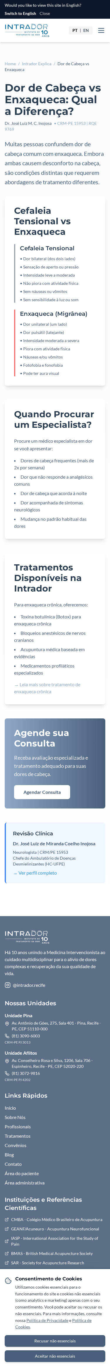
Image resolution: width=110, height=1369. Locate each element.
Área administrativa (25, 1182)
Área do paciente (22, 1173)
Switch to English (20, 13)
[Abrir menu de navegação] (101, 30)
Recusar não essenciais (55, 1340)
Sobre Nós (15, 1117)
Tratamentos (18, 1136)
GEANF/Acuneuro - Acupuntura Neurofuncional (55, 1228)
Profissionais (18, 1126)
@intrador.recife (29, 985)
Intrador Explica (36, 63)
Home (10, 63)
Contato (13, 1164)
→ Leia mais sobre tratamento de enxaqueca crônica (47, 688)
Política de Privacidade (47, 1320)
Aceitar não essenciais (55, 1356)
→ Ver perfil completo (35, 872)
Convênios (15, 1145)
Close (45, 13)
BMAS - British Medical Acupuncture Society (52, 1253)
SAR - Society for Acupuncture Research (47, 1262)
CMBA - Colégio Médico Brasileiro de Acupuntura (56, 1219)
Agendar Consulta (42, 792)
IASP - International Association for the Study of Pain (54, 1241)
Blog (9, 1154)
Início (10, 1108)
